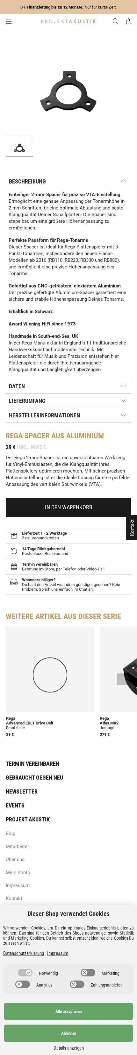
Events (15, 805)
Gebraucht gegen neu (34, 777)
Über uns (15, 859)
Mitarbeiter (17, 846)
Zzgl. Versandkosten (40, 538)
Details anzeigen (69, 1048)
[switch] (25, 972)
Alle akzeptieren (68, 1011)
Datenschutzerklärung (23, 953)
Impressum (18, 885)
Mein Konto (18, 872)
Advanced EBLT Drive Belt (29, 723)
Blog (10, 833)
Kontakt (14, 898)
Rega (14, 435)
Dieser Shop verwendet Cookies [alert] (68, 913)
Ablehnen (68, 1033)
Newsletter (22, 791)
